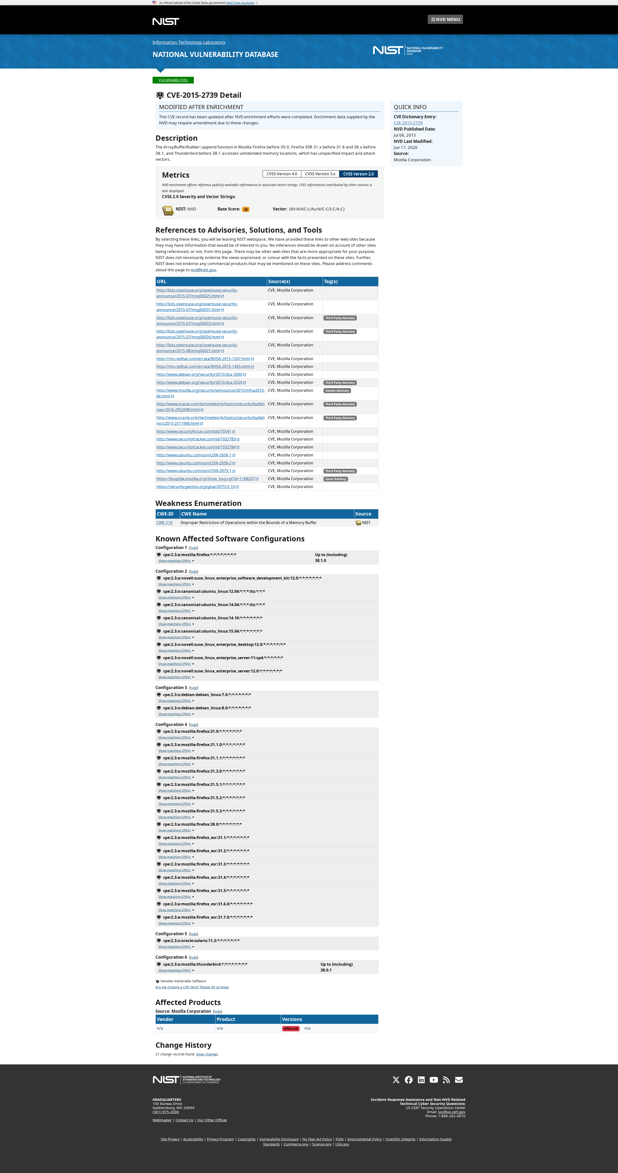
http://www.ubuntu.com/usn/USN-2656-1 (194, 455)
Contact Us (184, 1119)
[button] (445, 19)
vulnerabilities (173, 80)
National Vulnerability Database (215, 54)
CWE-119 (164, 522)
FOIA (340, 1139)
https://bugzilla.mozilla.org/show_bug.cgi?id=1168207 (205, 478)
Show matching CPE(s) (174, 561)
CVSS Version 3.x (320, 173)
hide (193, 548)
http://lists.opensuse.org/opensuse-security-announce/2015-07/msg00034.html (197, 334)
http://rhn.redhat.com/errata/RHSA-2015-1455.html (203, 366)
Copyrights (247, 1139)
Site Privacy (170, 1139)
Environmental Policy (364, 1139)
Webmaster (162, 1119)
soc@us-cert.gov (451, 1111)
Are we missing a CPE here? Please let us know (191, 987)
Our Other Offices (212, 1119)
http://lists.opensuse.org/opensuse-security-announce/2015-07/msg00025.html (197, 293)
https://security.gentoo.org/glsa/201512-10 (195, 486)
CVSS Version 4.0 (282, 173)
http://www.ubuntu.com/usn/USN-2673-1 (194, 470)
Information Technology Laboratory (189, 42)
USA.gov (342, 1144)
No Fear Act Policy (317, 1139)
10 (245, 209)
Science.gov (321, 1144)
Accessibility (193, 1139)
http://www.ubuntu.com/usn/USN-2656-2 (194, 463)
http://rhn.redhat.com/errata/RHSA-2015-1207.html (203, 358)
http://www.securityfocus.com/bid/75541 (193, 431)
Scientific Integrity (400, 1139)
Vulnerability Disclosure (279, 1139)
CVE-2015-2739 (408, 123)
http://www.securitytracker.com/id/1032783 (196, 439)
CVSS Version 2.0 (358, 173)
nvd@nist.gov (203, 269)
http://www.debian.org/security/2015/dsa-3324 (199, 382)
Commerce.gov (296, 1144)
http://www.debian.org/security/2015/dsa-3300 (199, 374)
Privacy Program (220, 1139)
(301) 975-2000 (166, 1111)
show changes (207, 1054)
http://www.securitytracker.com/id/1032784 (196, 447)
